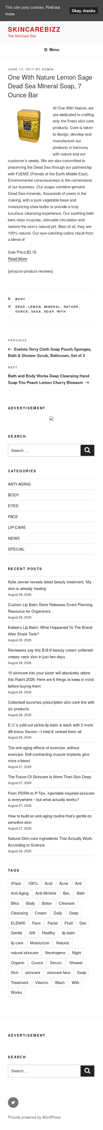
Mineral (52, 307)
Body (30, 903)
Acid (48, 883)
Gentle (16, 932)
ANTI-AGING (19, 484)
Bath (81, 893)
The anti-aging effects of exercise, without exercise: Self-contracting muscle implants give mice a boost (48, 754)
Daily (58, 913)
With (61, 311)
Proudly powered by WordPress (34, 1117)
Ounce (22, 311)
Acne (63, 883)
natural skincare (24, 952)
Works (16, 992)
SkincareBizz (34, 29)
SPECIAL (16, 549)
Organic (18, 962)
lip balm (68, 932)
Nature (71, 307)
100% (33, 883)
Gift (32, 932)
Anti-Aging (20, 893)
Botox (47, 903)
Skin (14, 972)
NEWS (14, 538)
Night (76, 952)
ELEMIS (18, 923)
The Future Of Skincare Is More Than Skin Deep (49, 776)
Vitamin (41, 982)
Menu (54, 49)
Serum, (56, 962)
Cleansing (19, 913)
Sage (36, 311)
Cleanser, (67, 903)
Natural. (63, 942)
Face (36, 923)
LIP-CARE (17, 527)
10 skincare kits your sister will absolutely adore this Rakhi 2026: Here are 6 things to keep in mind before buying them (50, 679)
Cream (41, 913)
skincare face (58, 972)
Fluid (68, 923)
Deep (73, 913)
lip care (17, 942)
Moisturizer (39, 942)
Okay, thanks (83, 10)
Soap (49, 311)
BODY (20, 299)
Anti (78, 883)
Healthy (48, 932)
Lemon (34, 307)
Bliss (15, 903)
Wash (60, 982)
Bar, (66, 893)
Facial (53, 923)
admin (48, 69)
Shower (76, 962)
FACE (13, 516)
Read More (17, 258)
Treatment (19, 982)
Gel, (83, 923)
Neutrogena (55, 952)
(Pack (16, 883)
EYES (13, 505)
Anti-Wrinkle (45, 893)
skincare (32, 972)
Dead (20, 307)
